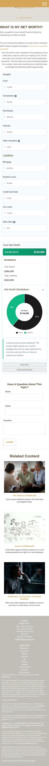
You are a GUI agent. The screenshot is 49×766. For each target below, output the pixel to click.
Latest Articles (24, 667)
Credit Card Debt (10, 191)
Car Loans (7, 206)
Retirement (24, 648)
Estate (24, 653)
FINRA (39, 706)
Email (7, 405)
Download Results (24, 369)
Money (24, 661)
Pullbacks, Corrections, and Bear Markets (24, 597)
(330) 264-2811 (25, 17)
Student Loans (9, 176)
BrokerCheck (6, 677)
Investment (24, 651)
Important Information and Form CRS (12, 760)
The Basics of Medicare (24, 495)
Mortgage (7, 161)
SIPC (43, 706)
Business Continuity (30, 760)
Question (8, 420)
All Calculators (24, 672)
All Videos (24, 669)
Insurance (24, 656)
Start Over (24, 364)
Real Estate (8, 110)
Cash (5, 80)
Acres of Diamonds (24, 546)
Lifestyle (24, 664)
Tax (24, 659)
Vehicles (6, 125)
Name (8, 391)
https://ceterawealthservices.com (28, 743)
